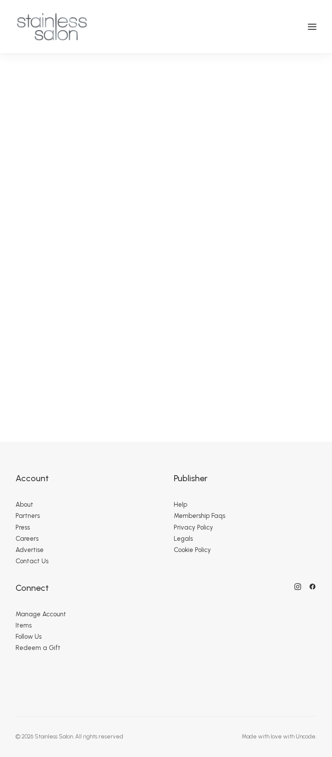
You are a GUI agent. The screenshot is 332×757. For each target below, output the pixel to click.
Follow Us (29, 636)
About (24, 504)
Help (180, 504)
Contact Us (32, 561)
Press (23, 527)
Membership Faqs (199, 516)
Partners (28, 516)
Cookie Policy (192, 550)
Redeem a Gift (38, 648)
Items (24, 625)
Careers (27, 539)
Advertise (30, 550)
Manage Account (41, 614)
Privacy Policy (193, 527)
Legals (183, 539)
